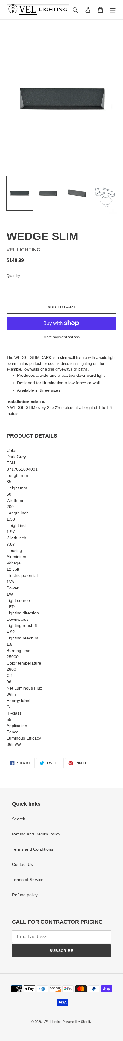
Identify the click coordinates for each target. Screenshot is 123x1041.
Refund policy (25, 894)
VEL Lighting (52, 1021)
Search (18, 818)
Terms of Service (28, 879)
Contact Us (22, 864)
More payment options (62, 337)
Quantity (13, 276)
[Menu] (113, 10)
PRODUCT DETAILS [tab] (32, 436)
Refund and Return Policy (36, 834)
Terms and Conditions (32, 849)
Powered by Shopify (77, 1021)
